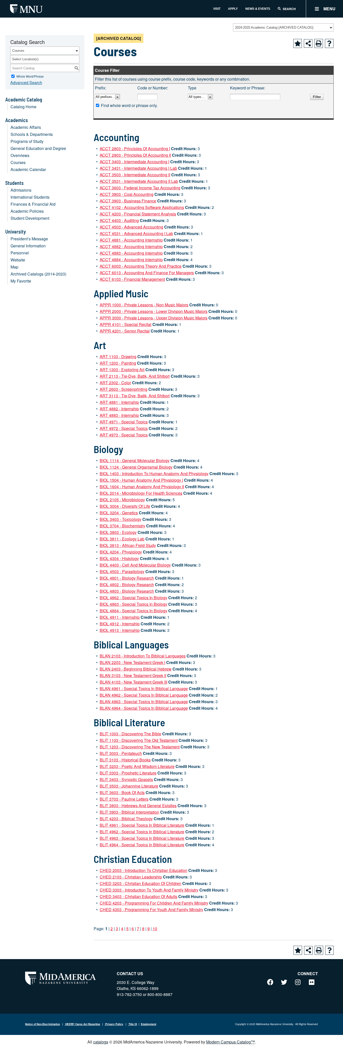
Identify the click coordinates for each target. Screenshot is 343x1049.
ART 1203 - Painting (118, 363)
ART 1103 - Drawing (118, 356)
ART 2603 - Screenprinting (123, 389)
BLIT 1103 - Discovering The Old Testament (139, 740)
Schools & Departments (32, 134)
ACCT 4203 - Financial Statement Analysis (138, 214)
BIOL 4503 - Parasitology (122, 571)
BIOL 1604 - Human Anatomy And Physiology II (142, 486)
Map (14, 267)
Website (18, 260)
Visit (216, 9)
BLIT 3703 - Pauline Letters (124, 799)
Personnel (20, 253)
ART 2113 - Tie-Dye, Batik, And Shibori (135, 376)
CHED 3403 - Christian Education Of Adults (138, 896)
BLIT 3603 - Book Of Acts (122, 792)
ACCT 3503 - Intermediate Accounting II (135, 175)
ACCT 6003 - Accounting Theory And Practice (141, 266)
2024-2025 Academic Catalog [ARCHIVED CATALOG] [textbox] (274, 27)
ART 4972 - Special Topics (124, 428)
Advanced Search (26, 82)
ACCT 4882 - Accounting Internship (131, 246)
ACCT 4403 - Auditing (119, 220)
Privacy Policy (113, 1024)
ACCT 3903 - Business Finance (128, 201)
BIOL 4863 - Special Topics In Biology (133, 604)
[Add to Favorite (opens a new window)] (297, 43)
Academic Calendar (28, 169)
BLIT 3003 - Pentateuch (121, 753)
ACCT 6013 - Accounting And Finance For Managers (147, 272)
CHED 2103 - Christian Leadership (131, 877)
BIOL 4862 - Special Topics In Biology (133, 597)
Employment (148, 1024)
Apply (233, 9)
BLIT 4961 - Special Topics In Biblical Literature (142, 825)
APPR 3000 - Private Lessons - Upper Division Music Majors (153, 318)
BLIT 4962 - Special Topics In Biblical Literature (142, 832)
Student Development (30, 218)
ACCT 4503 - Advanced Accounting (131, 227)
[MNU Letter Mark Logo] (26, 8)
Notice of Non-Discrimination (42, 1024)
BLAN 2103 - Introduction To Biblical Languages (143, 656)
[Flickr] (311, 982)
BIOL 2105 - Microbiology (122, 500)
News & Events (257, 9)
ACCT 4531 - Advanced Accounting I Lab (136, 233)
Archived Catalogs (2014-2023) (38, 274)
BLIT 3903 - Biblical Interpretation (129, 812)
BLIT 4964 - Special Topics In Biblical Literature (142, 845)
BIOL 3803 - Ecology (118, 532)
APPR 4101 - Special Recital (125, 324)
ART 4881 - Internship (119, 402)
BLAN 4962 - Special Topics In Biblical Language (144, 695)
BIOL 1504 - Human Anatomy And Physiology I (141, 480)
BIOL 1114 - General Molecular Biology (134, 460)
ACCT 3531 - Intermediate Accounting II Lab (139, 181)
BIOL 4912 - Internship (120, 624)
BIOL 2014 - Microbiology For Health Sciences (141, 493)
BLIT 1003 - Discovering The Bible (130, 734)
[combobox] (283, 27)
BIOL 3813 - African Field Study (128, 545)
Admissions (21, 190)
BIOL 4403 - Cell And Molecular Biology (135, 565)
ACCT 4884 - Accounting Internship (131, 259)
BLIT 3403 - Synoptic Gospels (126, 779)
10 (155, 928)
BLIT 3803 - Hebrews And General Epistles (138, 805)
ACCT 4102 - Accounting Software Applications (142, 207)
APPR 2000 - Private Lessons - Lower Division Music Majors (153, 311)
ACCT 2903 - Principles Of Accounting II (135, 155)
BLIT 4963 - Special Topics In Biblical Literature (142, 838)
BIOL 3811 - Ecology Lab (122, 539)
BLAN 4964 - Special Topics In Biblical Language (144, 708)
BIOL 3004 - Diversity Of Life (125, 506)
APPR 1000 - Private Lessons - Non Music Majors (144, 305)
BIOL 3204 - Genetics (119, 513)
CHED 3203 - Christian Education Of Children (140, 883)
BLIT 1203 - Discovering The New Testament (140, 747)
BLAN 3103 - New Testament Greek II (133, 675)
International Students (30, 197)
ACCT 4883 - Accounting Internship (131, 253)
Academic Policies (27, 211)
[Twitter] (284, 982)
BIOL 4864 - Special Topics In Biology (133, 611)
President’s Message (29, 239)
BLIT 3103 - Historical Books (125, 760)
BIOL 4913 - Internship (120, 630)
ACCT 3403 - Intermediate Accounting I (134, 161)
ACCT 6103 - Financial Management (132, 279)
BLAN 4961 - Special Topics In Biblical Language (144, 688)
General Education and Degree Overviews (38, 151)
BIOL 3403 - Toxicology (120, 519)
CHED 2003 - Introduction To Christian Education (143, 870)
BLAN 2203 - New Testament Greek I (132, 662)
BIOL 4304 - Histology (119, 558)
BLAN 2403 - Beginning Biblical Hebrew (136, 669)
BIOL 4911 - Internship (120, 617)
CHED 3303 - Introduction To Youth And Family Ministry (149, 890)
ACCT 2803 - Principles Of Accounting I (135, 148)
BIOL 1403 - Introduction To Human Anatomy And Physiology (154, 473)
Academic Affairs (26, 127)
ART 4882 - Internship (119, 409)
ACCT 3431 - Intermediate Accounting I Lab (138, 168)
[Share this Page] (308, 43)
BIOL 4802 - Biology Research (127, 584)
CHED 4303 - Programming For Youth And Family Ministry (151, 909)
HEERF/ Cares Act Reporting (82, 1024)
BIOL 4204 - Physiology (121, 552)
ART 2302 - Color (115, 382)
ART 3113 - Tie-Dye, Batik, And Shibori (135, 396)
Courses (18, 162)
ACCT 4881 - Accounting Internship (131, 240)
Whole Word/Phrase (30, 76)
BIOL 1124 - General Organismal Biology (136, 467)
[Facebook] (270, 982)
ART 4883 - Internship (119, 415)
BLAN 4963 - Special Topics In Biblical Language (144, 701)
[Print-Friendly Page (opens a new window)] (318, 43)
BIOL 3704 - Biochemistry (122, 526)
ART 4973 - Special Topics (124, 435)
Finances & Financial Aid (33, 204)
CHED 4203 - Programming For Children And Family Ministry (154, 903)
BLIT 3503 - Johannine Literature (129, 786)
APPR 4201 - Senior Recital (125, 331)
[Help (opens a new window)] (329, 43)
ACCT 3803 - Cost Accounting (126, 194)
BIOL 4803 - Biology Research (127, 591)
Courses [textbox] (18, 50)
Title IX (132, 1024)
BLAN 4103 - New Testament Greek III (133, 682)
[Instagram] (298, 982)
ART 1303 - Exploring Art (122, 369)
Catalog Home (23, 106)
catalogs (100, 1042)
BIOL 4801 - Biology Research (127, 578)
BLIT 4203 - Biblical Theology (126, 818)
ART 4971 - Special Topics (124, 422)
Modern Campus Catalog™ (230, 1042)
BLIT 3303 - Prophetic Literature (128, 773)
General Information (28, 246)
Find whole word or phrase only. (129, 105)
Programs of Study (27, 141)
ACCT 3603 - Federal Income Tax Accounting (140, 188)
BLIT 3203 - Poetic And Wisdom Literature (137, 766)
